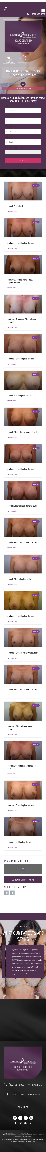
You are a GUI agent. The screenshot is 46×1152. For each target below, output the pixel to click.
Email (8, 127)
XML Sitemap (27, 1136)
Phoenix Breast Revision (16, 206)
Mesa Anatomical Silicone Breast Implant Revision (20, 281)
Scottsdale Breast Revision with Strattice (23, 652)
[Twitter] (20, 1123)
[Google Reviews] (31, 1118)
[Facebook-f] (15, 1123)
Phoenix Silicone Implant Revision (20, 579)
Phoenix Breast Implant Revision (19, 395)
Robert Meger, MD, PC (19, 1134)
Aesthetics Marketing (26, 1146)
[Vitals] (20, 1118)
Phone (8, 116)
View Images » (12, 212)
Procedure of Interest (14, 148)
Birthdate (9, 137)
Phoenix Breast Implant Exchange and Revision (21, 767)
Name (8, 106)
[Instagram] (30, 1123)
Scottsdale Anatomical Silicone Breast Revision (21, 320)
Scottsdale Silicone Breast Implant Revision (20, 727)
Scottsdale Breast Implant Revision (20, 242)
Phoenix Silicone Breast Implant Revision (23, 432)
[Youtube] (25, 1123)
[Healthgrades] (15, 1118)
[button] (23, 869)
